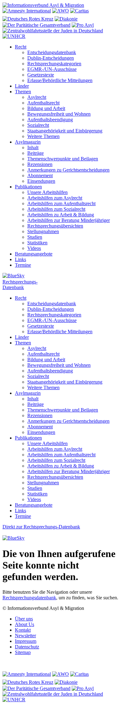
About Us (24, 624)
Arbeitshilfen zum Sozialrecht (56, 209)
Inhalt (32, 147)
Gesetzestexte (40, 74)
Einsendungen (41, 181)
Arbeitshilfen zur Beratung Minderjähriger (68, 220)
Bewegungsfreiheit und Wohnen (59, 114)
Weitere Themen (43, 136)
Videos (34, 248)
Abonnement (40, 175)
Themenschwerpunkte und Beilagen (62, 158)
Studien (34, 237)
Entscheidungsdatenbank (51, 52)
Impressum (25, 641)
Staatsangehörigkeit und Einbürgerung (64, 130)
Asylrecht (36, 97)
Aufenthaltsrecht (43, 102)
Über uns (24, 618)
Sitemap (23, 652)
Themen (23, 91)
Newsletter (25, 635)
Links (20, 259)
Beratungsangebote (33, 253)
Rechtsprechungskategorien (54, 63)
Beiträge (35, 153)
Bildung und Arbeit (46, 108)
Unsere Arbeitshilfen (47, 192)
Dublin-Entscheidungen (50, 58)
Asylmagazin (28, 142)
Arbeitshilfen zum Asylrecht (54, 197)
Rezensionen (39, 164)
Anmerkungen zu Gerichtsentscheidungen (68, 170)
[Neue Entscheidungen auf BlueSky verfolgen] (60, 276)
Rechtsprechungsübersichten (55, 225)
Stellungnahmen (43, 231)
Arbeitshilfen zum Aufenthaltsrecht (61, 203)
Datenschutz (27, 646)
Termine (23, 265)
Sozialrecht (38, 125)
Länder (22, 86)
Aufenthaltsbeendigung (50, 119)
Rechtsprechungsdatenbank (29, 597)
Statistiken (37, 242)
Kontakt (23, 630)
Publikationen (28, 186)
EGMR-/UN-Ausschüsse (52, 69)
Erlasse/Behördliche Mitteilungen (59, 80)
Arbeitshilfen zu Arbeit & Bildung (60, 214)
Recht (20, 46)
